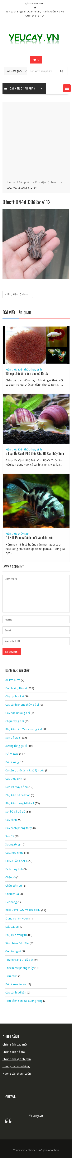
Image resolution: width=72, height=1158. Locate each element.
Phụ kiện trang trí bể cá (19, 803)
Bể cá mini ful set (16, 984)
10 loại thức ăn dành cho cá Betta (27, 373)
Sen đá (9, 836)
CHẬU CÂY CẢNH (16, 861)
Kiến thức (11, 369)
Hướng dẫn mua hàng (16, 1066)
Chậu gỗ (10, 877)
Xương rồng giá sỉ (16, 746)
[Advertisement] (36, 141)
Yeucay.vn (36, 1116)
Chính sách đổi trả (13, 1052)
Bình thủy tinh (14, 869)
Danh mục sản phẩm (22, 88)
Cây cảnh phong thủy (18, 828)
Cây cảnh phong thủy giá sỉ (22, 704)
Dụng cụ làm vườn (17, 918)
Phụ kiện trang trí (16, 935)
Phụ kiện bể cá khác (17, 795)
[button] (67, 88)
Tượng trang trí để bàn (19, 959)
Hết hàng (11, 902)
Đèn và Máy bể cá (16, 787)
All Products (12, 680)
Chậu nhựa (12, 894)
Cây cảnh (11, 820)
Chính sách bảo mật (14, 1044)
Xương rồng (12, 844)
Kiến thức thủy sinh (30, 369)
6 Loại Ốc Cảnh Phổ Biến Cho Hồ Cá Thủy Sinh (35, 453)
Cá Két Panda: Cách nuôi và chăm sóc (29, 537)
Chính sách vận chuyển (16, 1059)
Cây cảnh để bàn (15, 992)
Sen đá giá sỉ (13, 737)
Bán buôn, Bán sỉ (16, 688)
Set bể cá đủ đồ (15, 811)
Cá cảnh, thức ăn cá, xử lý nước (24, 770)
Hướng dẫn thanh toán (16, 1073)
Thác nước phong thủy (19, 968)
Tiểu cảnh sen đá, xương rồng (23, 1000)
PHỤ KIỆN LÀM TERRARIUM (23, 910)
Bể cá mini (11, 754)
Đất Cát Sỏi (12, 926)
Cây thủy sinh (13, 778)
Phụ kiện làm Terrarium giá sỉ (23, 729)
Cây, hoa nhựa (14, 852)
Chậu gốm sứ (13, 885)
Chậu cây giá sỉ (14, 721)
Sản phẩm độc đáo (17, 943)
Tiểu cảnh (11, 976)
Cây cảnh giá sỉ (14, 696)
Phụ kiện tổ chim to (19, 294)
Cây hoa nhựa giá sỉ (17, 713)
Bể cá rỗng (12, 762)
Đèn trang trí (13, 951)
